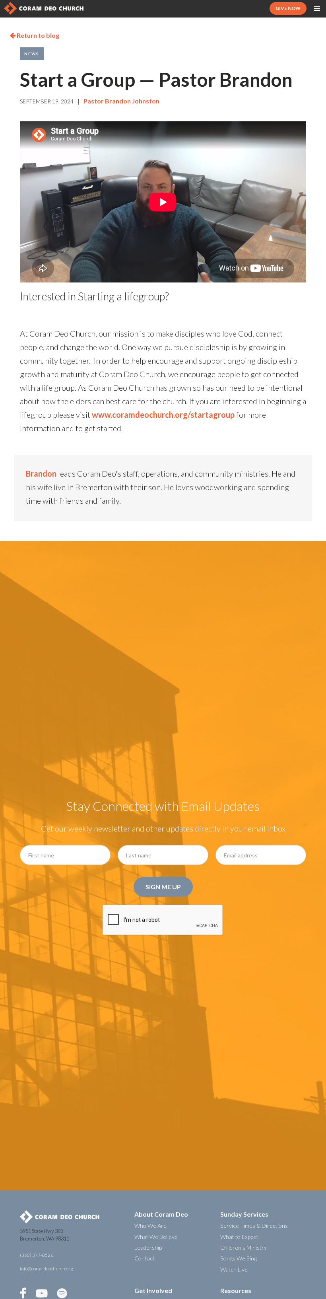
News (31, 53)
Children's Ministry (243, 1247)
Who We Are (150, 1225)
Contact (144, 1258)
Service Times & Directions (254, 1225)
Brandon (41, 473)
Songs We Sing (238, 1258)
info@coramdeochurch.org (46, 1268)
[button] (317, 9)
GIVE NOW (288, 8)
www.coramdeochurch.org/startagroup (163, 414)
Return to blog (34, 35)
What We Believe (156, 1236)
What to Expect (239, 1236)
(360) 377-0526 (36, 1255)
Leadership (148, 1247)
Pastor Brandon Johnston (121, 101)
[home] (43, 8)
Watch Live (234, 1269)
